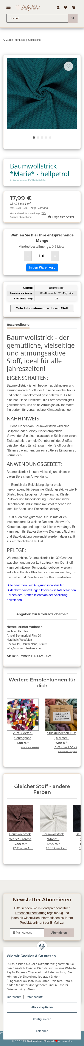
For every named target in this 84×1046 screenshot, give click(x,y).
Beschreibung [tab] (18, 324)
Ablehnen (42, 1031)
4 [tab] (46, 137)
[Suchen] (73, 18)
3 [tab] (42, 137)
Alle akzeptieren (42, 1007)
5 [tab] (50, 137)
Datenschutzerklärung (30, 913)
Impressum (14, 997)
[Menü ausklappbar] (8, 5)
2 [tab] (38, 137)
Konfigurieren (42, 1019)
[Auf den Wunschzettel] (68, 66)
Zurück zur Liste (15, 39)
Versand (42, 207)
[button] (58, 8)
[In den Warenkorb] (6, 52)
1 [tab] (34, 137)
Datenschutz (34, 997)
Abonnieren (59, 932)
